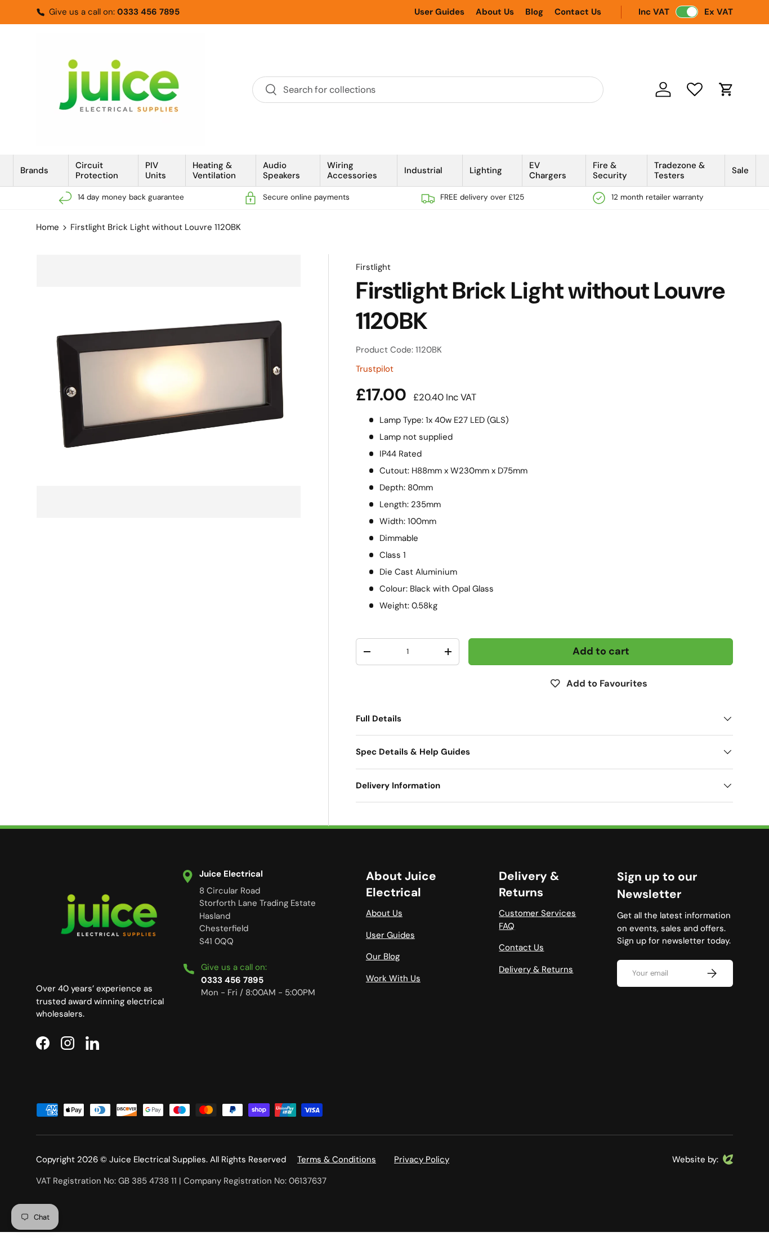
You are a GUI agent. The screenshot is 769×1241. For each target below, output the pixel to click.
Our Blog (383, 956)
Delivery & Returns (536, 969)
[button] (726, 89)
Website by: (695, 1160)
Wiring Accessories (352, 170)
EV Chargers (547, 170)
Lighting (486, 170)
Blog (534, 11)
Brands (34, 170)
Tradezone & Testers (679, 170)
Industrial (423, 170)
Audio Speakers (281, 170)
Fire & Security (610, 170)
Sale (740, 170)
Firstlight (373, 267)
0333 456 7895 (148, 11)
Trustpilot (375, 368)
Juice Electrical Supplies (157, 1159)
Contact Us (578, 11)
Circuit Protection (96, 170)
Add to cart (601, 651)
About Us (495, 11)
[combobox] (427, 89)
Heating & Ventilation (214, 170)
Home (47, 227)
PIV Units (155, 170)
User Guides (439, 11)
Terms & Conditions (336, 1159)
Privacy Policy (421, 1159)
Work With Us (393, 978)
